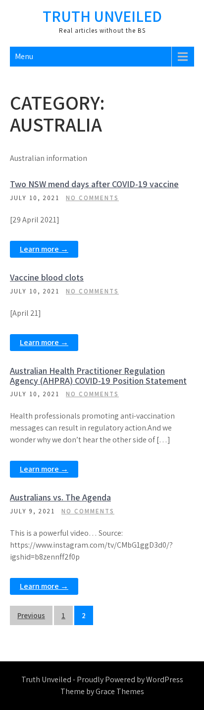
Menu (24, 56)
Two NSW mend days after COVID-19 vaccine (94, 184)
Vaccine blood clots (47, 277)
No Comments (92, 198)
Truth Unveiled (102, 15)
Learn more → (44, 249)
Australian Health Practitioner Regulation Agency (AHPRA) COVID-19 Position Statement (98, 375)
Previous (31, 615)
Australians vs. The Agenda (60, 497)
